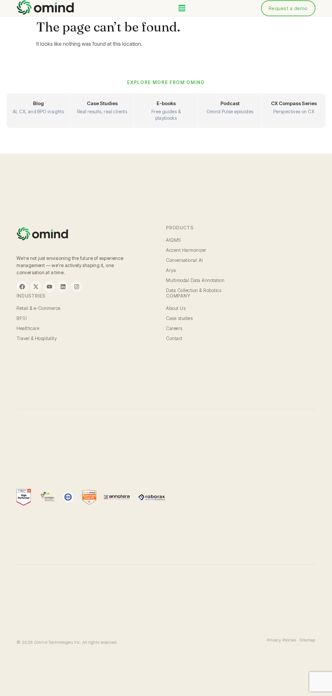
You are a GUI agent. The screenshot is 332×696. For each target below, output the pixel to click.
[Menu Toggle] (182, 8)
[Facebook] (22, 286)
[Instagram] (76, 286)
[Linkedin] (62, 286)
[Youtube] (49, 286)
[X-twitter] (35, 286)
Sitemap (307, 639)
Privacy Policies (281, 639)
